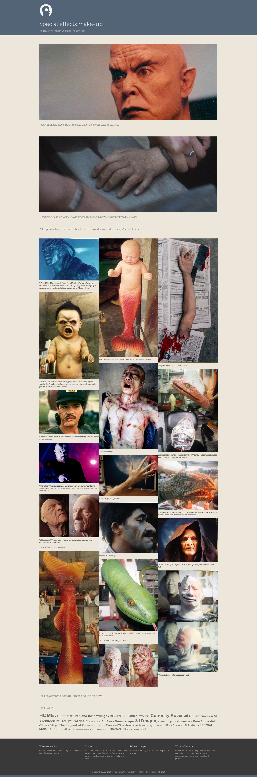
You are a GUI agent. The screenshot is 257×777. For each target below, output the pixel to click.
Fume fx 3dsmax (175, 725)
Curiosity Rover (167, 715)
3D (147, 716)
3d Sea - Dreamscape (118, 721)
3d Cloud (96, 721)
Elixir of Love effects (96, 725)
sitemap (133, 753)
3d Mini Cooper (166, 721)
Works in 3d (209, 716)
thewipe (56, 753)
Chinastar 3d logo (48, 725)
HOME (47, 715)
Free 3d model (204, 721)
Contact (116, 729)
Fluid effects (191, 725)
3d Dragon (145, 720)
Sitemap (127, 729)
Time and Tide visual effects (124, 725)
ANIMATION (116, 716)
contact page (98, 756)
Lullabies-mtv (134, 716)
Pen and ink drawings (91, 716)
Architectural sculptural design (64, 721)
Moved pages (139, 729)
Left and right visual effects (154, 725)
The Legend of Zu (72, 725)
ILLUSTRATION (65, 716)
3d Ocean (192, 716)
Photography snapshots (100, 729)
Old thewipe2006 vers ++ (80, 729)
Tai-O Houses (183, 721)
